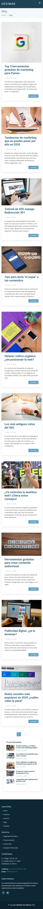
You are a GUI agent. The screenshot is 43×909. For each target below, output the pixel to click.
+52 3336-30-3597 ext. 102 (17, 869)
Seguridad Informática (11, 836)
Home (4, 15)
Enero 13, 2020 (11, 571)
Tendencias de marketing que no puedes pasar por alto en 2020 (20, 141)
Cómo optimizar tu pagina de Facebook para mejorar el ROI (26, 763)
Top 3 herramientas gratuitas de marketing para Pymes (18, 70)
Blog (5, 822)
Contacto (7, 826)
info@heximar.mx (12, 872)
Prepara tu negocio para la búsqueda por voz (25, 772)
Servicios (6, 818)
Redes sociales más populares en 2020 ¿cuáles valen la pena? (21, 697)
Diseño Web (7, 844)
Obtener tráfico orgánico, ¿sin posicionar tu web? (20, 357)
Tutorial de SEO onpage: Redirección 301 (19, 210)
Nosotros (7, 814)
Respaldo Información (11, 848)
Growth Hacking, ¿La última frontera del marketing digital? (26, 747)
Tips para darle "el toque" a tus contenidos (21, 278)
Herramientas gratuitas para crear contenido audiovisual (19, 563)
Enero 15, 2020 (11, 639)
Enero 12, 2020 (11, 364)
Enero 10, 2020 (11, 78)
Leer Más (33, 96)
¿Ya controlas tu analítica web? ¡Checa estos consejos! (20, 496)
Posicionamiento (9, 840)
